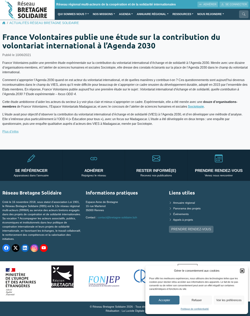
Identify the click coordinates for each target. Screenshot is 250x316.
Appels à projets (183, 219)
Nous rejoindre (209, 14)
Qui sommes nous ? (72, 14)
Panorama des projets (187, 208)
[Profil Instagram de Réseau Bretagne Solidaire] (34, 248)
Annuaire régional (151, 14)
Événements (181, 214)
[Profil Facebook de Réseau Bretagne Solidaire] (6, 248)
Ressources (181, 14)
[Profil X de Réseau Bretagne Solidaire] (16, 248)
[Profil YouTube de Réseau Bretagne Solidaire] (44, 248)
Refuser (197, 300)
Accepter (164, 300)
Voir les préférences (229, 300)
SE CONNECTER (236, 4)
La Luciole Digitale (133, 310)
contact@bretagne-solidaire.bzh (117, 217)
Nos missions (103, 14)
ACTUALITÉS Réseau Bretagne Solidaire (44, 23)
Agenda (125, 14)
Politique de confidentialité (195, 309)
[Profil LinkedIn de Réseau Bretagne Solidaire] (25, 248)
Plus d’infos (10, 131)
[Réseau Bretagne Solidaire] (27, 9)
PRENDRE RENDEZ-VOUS (191, 229)
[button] (242, 271)
